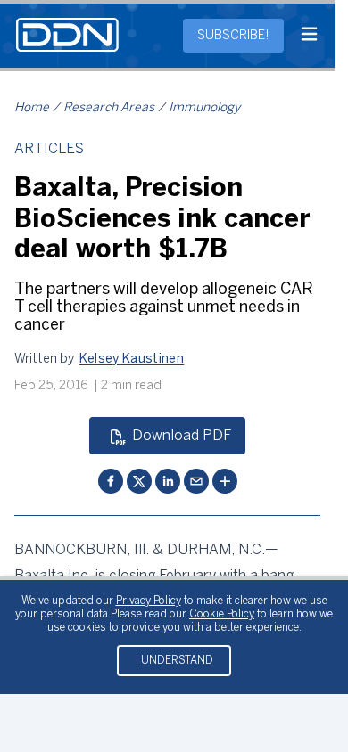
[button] (132, 360)
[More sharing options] (224, 481)
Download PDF (181, 436)
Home (31, 108)
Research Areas (108, 108)
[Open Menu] (309, 35)
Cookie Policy (221, 614)
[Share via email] (196, 481)
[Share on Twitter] (139, 481)
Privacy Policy (148, 601)
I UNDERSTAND (174, 661)
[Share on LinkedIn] (167, 481)
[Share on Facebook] (110, 481)
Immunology (204, 108)
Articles (49, 149)
